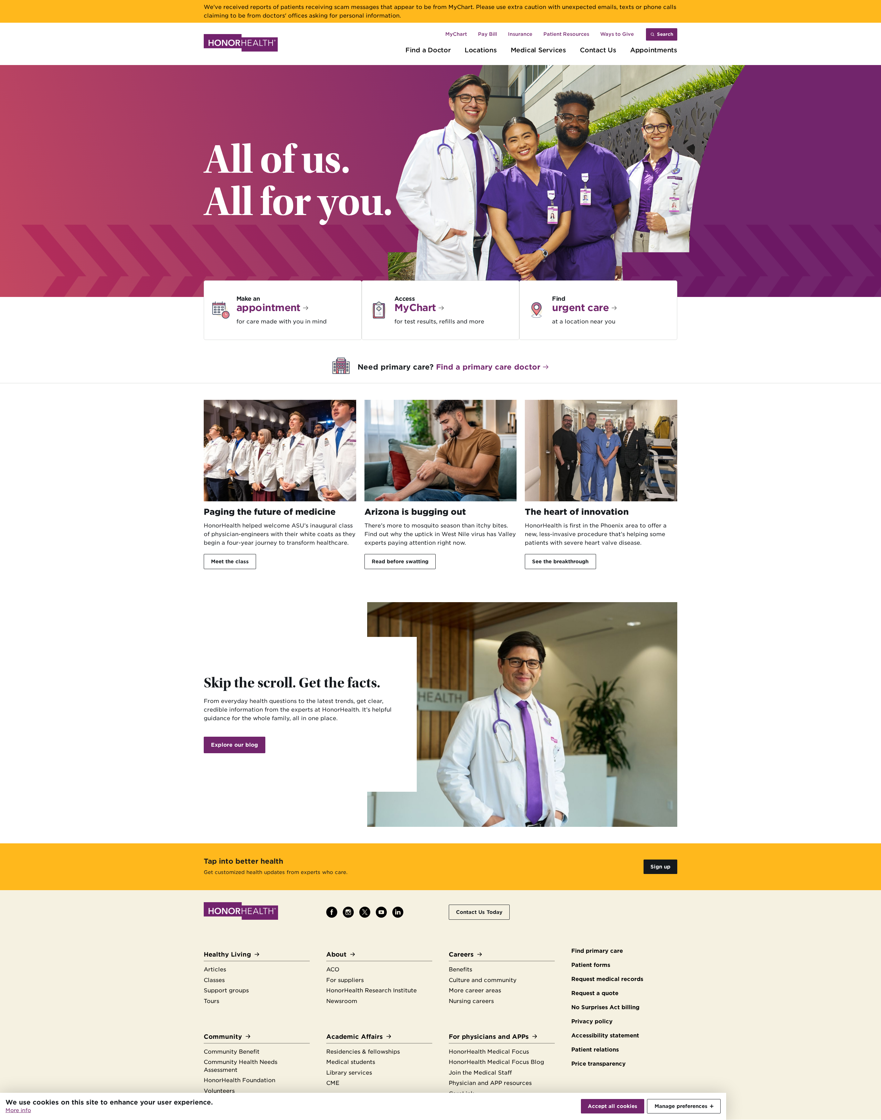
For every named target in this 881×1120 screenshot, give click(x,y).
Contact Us (598, 50)
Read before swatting (400, 561)
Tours (211, 1001)
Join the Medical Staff (480, 1072)
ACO (332, 969)
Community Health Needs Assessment (240, 1066)
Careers (461, 954)
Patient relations (595, 1049)
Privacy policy (592, 1021)
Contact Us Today (479, 912)
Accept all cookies (612, 1106)
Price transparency (598, 1063)
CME (332, 1083)
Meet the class (230, 561)
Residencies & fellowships (363, 1051)
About (336, 954)
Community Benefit (231, 1051)
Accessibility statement (605, 1035)
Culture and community (483, 980)
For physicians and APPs (489, 1036)
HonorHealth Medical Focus (489, 1051)
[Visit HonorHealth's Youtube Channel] (381, 912)
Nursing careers (471, 1001)
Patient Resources (566, 34)
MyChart (456, 34)
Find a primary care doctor (488, 367)
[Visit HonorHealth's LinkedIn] (397, 912)
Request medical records (607, 979)
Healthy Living (227, 954)
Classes (214, 980)
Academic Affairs (354, 1036)
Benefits (460, 969)
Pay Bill (487, 34)
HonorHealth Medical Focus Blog (496, 1062)
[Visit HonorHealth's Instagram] (348, 912)
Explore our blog (234, 745)
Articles (215, 969)
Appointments (653, 50)
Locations (481, 50)
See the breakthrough (560, 561)
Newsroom (341, 1001)
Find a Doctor (428, 50)
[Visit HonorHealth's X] (364, 912)
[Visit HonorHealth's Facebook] (331, 912)
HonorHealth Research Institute (371, 990)
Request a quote (594, 993)
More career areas (475, 990)
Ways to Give (617, 34)
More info (18, 1110)
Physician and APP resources (490, 1083)
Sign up (660, 867)
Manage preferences (681, 1106)
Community (223, 1036)
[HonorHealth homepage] (241, 44)
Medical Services (538, 50)
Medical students (350, 1062)
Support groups (226, 990)
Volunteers (219, 1091)
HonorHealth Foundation (239, 1080)
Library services (349, 1072)
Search (665, 34)
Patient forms (590, 965)
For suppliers (345, 980)
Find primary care (597, 951)
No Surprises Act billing (605, 1007)
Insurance (520, 34)
